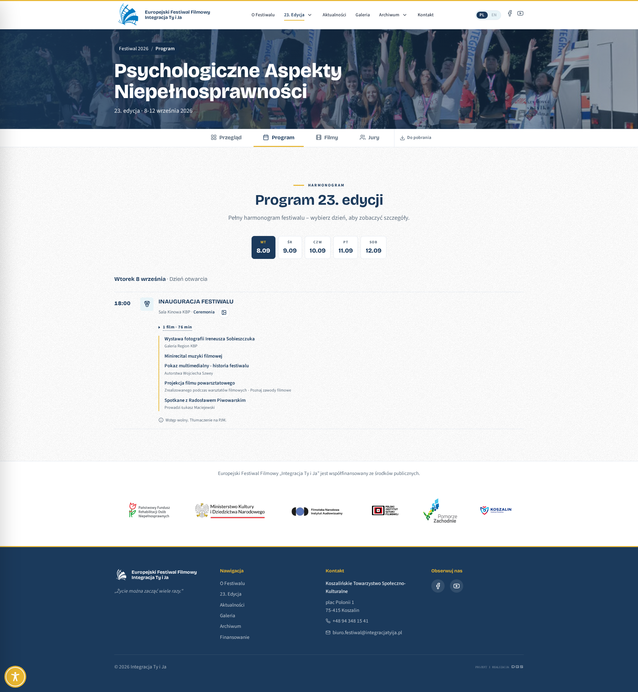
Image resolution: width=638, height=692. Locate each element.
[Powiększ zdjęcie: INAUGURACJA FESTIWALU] (224, 312)
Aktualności (334, 15)
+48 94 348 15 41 (351, 621)
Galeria (363, 15)
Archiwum (389, 15)
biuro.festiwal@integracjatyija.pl (367, 632)
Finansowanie (235, 637)
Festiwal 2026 (134, 48)
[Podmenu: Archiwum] (404, 15)
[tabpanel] (319, 352)
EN (494, 15)
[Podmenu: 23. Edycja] (309, 15)
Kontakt (426, 15)
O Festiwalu (263, 15)
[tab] (263, 247)
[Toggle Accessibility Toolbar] (15, 676)
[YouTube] (520, 13)
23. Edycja (294, 15)
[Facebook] (509, 13)
